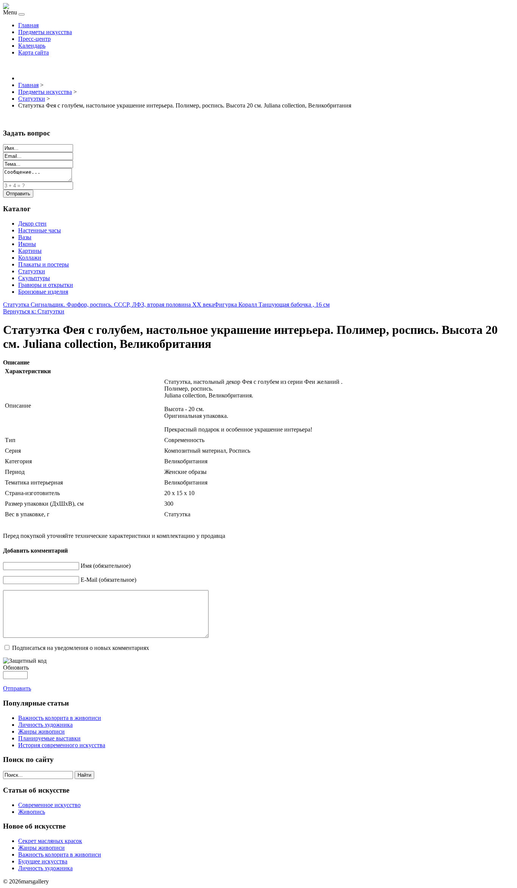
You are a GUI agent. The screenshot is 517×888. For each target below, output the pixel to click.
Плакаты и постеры (43, 264)
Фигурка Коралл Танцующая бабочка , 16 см (272, 304)
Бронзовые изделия (43, 291)
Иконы (27, 244)
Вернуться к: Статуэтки (33, 311)
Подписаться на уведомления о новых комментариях (80, 648)
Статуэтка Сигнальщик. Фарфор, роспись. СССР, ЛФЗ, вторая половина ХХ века (108, 304)
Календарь (31, 45)
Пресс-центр (34, 39)
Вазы (24, 237)
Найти (84, 775)
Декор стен (32, 223)
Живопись (31, 812)
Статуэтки (31, 271)
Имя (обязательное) (106, 565)
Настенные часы (39, 230)
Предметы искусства (45, 32)
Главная (28, 25)
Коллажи (29, 257)
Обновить (16, 667)
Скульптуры (34, 278)
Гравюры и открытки (45, 285)
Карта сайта (33, 52)
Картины (30, 251)
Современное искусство (49, 805)
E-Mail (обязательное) (108, 579)
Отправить (17, 688)
